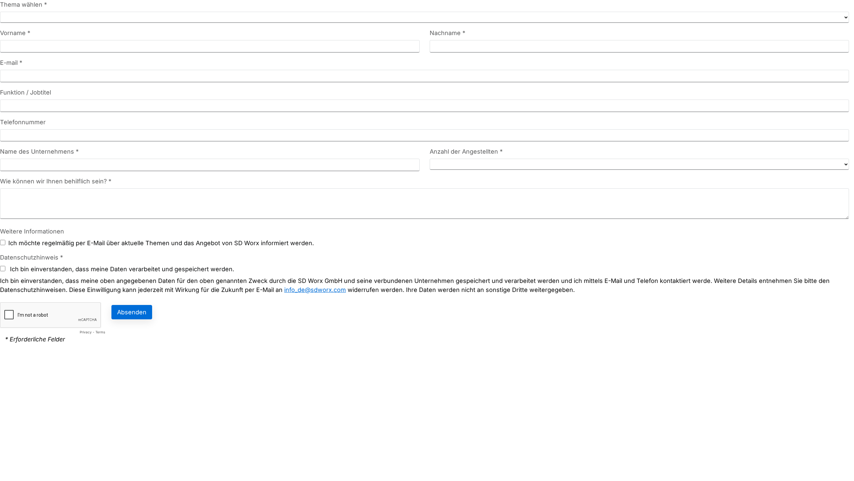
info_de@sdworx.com (315, 289)
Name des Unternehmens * (39, 151)
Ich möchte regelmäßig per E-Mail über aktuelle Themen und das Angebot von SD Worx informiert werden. (161, 243)
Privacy (86, 332)
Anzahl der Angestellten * (466, 151)
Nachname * (447, 32)
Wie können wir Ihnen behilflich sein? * (55, 181)
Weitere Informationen (32, 231)
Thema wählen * (23, 4)
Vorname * (15, 32)
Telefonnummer (23, 122)
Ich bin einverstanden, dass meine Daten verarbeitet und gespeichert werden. (121, 269)
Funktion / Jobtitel (25, 92)
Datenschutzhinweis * (31, 257)
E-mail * (11, 62)
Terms (100, 332)
